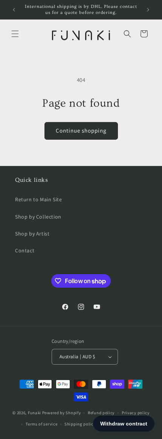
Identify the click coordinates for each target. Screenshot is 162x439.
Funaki (34, 412)
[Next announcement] (148, 10)
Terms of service (41, 424)
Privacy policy (136, 412)
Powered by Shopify (61, 412)
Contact (24, 250)
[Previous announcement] (14, 10)
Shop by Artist (32, 233)
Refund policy (101, 412)
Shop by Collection (38, 216)
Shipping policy (80, 424)
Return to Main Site (38, 199)
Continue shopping (81, 130)
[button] (15, 34)
